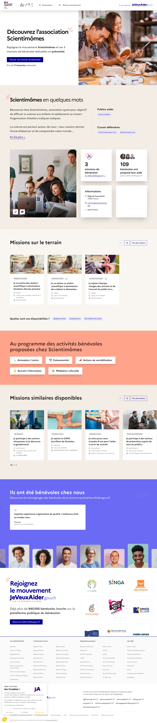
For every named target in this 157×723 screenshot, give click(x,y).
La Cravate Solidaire (109, 658)
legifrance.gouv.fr (89, 699)
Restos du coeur (108, 666)
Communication (132, 662)
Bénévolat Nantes (61, 673)
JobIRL (105, 654)
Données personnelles (41, 715)
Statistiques (130, 677)
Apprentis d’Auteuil (86, 677)
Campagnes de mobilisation (135, 673)
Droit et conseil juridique (17, 672)
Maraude (12, 647)
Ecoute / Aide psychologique (19, 676)
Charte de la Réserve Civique (136, 650)
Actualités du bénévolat (134, 658)
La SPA (82, 658)
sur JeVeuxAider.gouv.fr (94, 175)
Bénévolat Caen (61, 677)
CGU (65, 715)
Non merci (9, 712)
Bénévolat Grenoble (62, 654)
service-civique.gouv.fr (103, 703)
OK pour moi (39, 712)
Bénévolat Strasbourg (40, 666)
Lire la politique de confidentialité (13, 705)
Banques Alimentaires (86, 647)
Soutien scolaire (15, 662)
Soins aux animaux (15, 650)
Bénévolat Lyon (38, 658)
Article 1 (105, 650)
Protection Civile (85, 673)
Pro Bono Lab (107, 677)
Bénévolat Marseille (62, 662)
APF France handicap (86, 666)
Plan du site (94, 715)
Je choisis (24, 712)
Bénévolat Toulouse (62, 650)
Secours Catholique (109, 662)
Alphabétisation (15, 654)
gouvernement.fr (106, 699)
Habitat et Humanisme (87, 670)
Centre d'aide (131, 647)
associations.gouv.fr (90, 707)
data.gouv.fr (137, 699)
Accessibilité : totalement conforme (21, 715)
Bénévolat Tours (38, 662)
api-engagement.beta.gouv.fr (126, 703)
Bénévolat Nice (38, 677)
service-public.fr (123, 699)
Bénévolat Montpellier (63, 658)
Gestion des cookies (107, 715)
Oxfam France (107, 647)
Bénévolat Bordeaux (39, 670)
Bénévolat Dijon (61, 666)
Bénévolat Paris (38, 647)
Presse (129, 670)
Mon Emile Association (110, 673)
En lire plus (16, 137)
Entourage (106, 670)
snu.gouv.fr (87, 703)
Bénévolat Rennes (38, 654)
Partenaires (130, 666)
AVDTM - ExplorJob (86, 654)
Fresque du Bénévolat (133, 654)
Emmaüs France (85, 662)
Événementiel (14, 679)
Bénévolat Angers (61, 670)
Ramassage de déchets (17, 658)
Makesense (83, 650)
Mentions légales (56, 715)
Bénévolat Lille (60, 647)
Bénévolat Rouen (38, 650)
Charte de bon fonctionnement (79, 715)
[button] (4, 719)
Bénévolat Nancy (38, 673)
